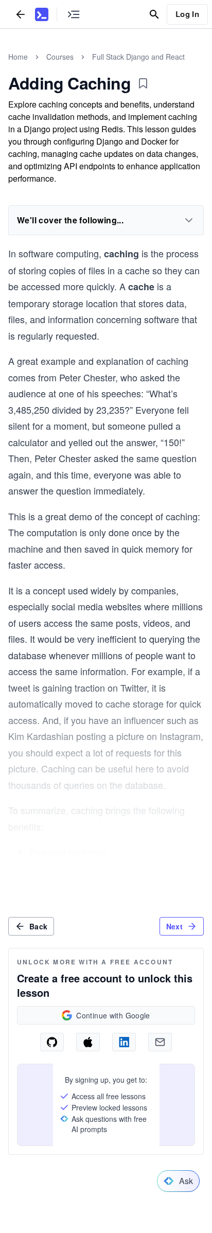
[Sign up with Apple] (88, 1042)
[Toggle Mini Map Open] (73, 14)
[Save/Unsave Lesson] (143, 83)
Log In (187, 14)
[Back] (20, 14)
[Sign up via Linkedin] (124, 1042)
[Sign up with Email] (160, 1042)
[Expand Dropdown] (188, 220)
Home (18, 56)
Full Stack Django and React (138, 56)
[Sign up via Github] (52, 1042)
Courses (60, 56)
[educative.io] (41, 14)
